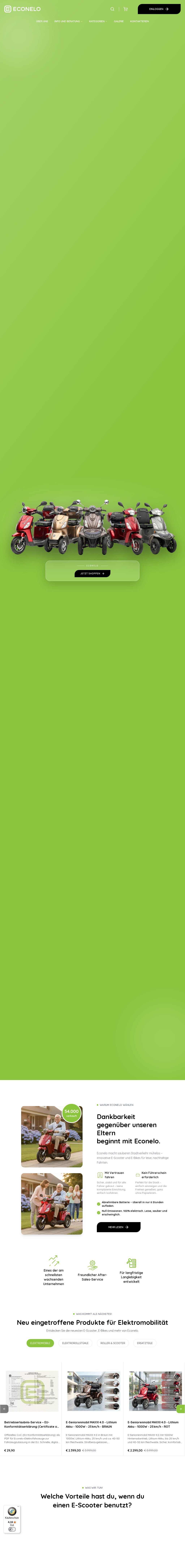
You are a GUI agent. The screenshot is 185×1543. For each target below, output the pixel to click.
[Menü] (18, 1507)
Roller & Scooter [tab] (113, 1343)
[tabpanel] (92, 1409)
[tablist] (93, 1343)
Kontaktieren (139, 21)
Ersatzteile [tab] (145, 1343)
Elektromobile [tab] (40, 1343)
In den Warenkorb (94, 1408)
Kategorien (97, 21)
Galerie (119, 21)
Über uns (42, 21)
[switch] (12, 1529)
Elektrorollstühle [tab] (75, 1343)
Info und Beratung (67, 21)
